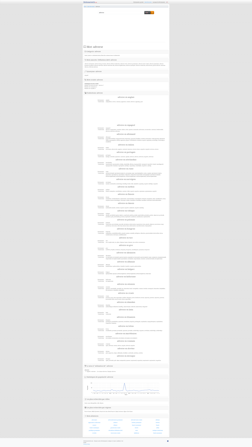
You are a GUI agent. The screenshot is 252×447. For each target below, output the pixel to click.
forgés (157, 425)
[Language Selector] (167, 2)
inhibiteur (136, 433)
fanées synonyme (157, 433)
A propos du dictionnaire (159, 2)
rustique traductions (158, 430)
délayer (115, 425)
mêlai (157, 427)
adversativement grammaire (115, 420)
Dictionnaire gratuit (138, 2)
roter (136, 430)
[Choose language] (147, 12)
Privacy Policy (86, 444)
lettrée (136, 427)
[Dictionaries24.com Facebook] (168, 441)
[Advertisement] (126, 28)
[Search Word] (152, 12)
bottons (158, 422)
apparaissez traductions (94, 422)
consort (94, 425)
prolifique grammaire (94, 430)
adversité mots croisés (136, 420)
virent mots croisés (115, 433)
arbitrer (115, 422)
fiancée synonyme (136, 425)
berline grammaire (136, 422)
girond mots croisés (115, 427)
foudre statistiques (94, 427)
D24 (85, 6)
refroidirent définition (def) (115, 430)
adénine (158, 420)
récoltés (94, 433)
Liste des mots (148, 2)
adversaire (94, 420)
